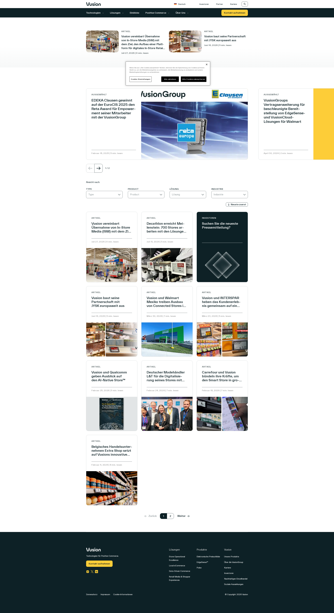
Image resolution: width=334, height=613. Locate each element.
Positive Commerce (156, 12)
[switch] (237, 204)
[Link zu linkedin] (96, 571)
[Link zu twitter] (92, 571)
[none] (183, 4)
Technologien (93, 12)
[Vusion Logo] (93, 4)
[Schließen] (207, 64)
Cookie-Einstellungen (140, 79)
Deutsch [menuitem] (182, 4)
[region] (168, 73)
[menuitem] (181, 4)
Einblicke (134, 12)
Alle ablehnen (170, 79)
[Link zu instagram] (87, 571)
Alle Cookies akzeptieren (193, 79)
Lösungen (115, 12)
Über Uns (181, 12)
